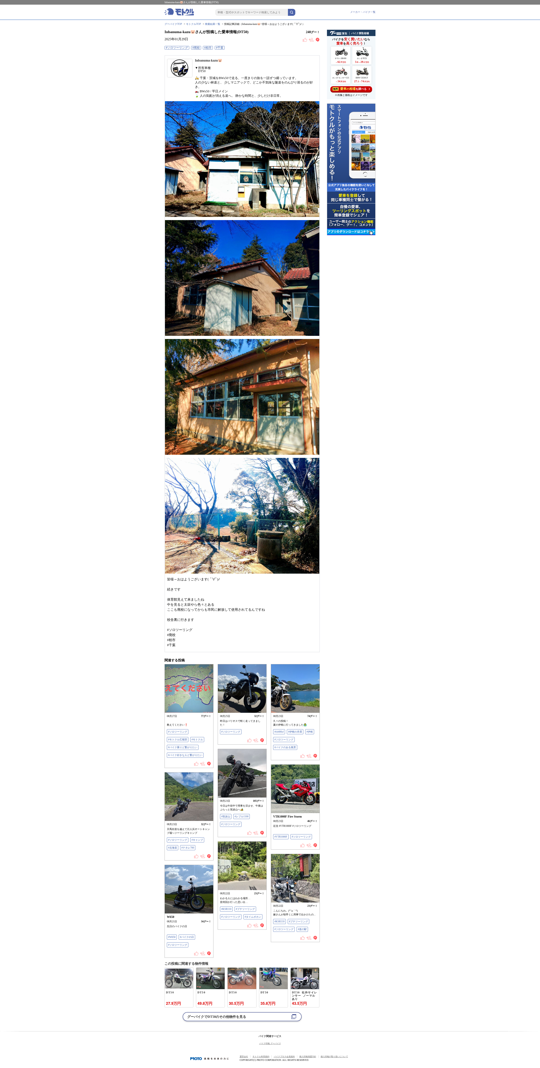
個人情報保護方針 (307, 1056)
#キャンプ (197, 839)
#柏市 (208, 47)
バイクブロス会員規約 (284, 1056)
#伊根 (309, 731)
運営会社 (244, 1056)
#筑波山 (225, 816)
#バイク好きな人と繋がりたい (185, 755)
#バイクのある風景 (285, 747)
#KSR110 (226, 909)
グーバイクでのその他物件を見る (216, 1016)
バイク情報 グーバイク (270, 1043)
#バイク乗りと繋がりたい (182, 747)
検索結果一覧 (212, 24)
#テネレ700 (187, 847)
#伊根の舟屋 (295, 731)
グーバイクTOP (173, 24)
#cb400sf (279, 731)
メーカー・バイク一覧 (362, 12)
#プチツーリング (245, 909)
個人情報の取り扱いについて (334, 1056)
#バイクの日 (187, 937)
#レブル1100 (241, 816)
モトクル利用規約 (260, 1056)
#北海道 (172, 847)
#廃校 (196, 47)
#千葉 (219, 47)
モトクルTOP (193, 24)
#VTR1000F (280, 836)
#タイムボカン (253, 916)
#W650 (172, 937)
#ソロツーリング (177, 47)
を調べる (350, 88)
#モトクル (197, 739)
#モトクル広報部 (177, 739)
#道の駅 (302, 929)
